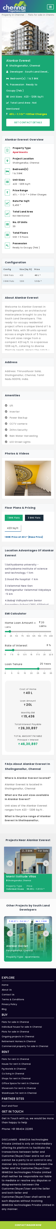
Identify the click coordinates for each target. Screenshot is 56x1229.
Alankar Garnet (17, 946)
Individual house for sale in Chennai (22, 1026)
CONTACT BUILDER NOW (28, 1225)
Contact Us (8, 994)
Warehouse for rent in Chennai (19, 1093)
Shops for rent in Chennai (16, 1078)
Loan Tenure (13, 664)
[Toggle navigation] (50, 7)
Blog (4, 1009)
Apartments (20, 152)
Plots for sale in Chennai (15, 1031)
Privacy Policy (9, 1004)
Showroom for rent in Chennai (19, 1088)
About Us (7, 989)
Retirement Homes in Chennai (19, 1041)
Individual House (15, 889)
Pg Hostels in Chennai (14, 1068)
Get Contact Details (28, 122)
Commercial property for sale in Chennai (25, 1046)
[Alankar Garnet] (28, 939)
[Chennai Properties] (16, 7)
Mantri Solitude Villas (21, 876)
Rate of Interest (16, 645)
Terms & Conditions (13, 999)
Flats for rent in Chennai (15, 1059)
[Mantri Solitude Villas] (28, 869)
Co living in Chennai (13, 1073)
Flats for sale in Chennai (15, 1022)
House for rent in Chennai (16, 1063)
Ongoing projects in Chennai (18, 1036)
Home (5, 984)
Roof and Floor (10, 1105)
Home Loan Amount (20, 625)
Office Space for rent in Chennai (20, 1083)
